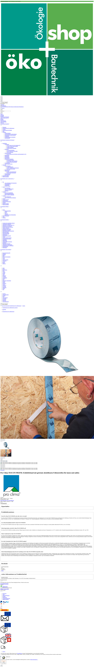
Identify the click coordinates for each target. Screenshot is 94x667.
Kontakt (4, 596)
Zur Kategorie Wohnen (4, 206)
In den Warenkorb (3, 503)
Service (4, 651)
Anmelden (2, 104)
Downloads (2, 470)
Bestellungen (21, 106)
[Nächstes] (4, 440)
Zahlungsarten (16, 106)
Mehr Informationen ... (34, 659)
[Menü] (1, 97)
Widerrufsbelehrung (6, 595)
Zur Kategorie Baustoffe (4, 123)
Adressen (12, 106)
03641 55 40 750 (4, 589)
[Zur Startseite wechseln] (47, 95)
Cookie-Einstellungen (6, 598)
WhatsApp (5, 586)
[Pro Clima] (11, 496)
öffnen (2, 570)
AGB (4, 594)
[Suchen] (1, 99)
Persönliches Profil (7, 106)
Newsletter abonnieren (4, 1)
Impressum (4, 593)
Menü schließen (4, 102)
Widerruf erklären (6, 599)
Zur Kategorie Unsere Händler (5, 249)
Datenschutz (5, 597)
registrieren (4, 105)
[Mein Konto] (1, 101)
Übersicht (2, 106)
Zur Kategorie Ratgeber (4, 219)
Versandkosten (19, 653)
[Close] (1, 459)
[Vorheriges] (1, 440)
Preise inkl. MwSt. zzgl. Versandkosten (7, 500)
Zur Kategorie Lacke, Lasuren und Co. (7, 178)
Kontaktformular (4, 583)
